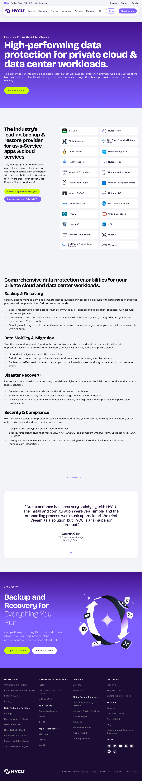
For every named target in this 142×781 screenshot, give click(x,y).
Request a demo (16, 90)
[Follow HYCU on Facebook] (126, 746)
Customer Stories (115, 713)
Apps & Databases (48, 728)
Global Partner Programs (85, 697)
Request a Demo (44, 650)
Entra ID (42, 716)
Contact (113, 3)
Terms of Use (118, 772)
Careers (77, 684)
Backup (8, 713)
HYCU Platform (11, 679)
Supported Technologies (16, 746)
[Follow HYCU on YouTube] (120, 746)
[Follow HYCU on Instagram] (132, 746)
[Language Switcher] (101, 11)
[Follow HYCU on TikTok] (115, 751)
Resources (66, 11)
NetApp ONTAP (46, 699)
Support (124, 3)
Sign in (135, 3)
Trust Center (105, 772)
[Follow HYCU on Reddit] (109, 751)
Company (91, 11)
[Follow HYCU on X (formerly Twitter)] (109, 746)
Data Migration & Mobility (17, 719)
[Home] (15, 11)
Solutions (42, 11)
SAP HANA (44, 734)
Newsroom (78, 690)
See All (42, 722)
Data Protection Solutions (17, 708)
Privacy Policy (132, 772)
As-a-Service (45, 705)
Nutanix (42, 684)
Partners (78, 11)
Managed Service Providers (86, 711)
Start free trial (127, 11)
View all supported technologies (22, 191)
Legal (94, 772)
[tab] (71, 553)
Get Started (113, 679)
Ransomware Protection (16, 735)
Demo (111, 11)
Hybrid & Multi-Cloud (14, 730)
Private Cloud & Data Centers (54, 679)
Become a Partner (82, 727)
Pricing (54, 11)
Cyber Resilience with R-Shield (19, 690)
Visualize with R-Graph (15, 684)
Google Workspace (48, 711)
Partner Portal (80, 733)
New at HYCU (113, 719)
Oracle (42, 739)
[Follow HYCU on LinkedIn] (115, 746)
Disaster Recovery (13, 724)
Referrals (77, 722)
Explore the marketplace (119, 695)
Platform (31, 11)
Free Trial (111, 684)
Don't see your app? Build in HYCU (22, 199)
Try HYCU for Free (17, 650)
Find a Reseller (80, 716)
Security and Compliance (16, 741)
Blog (109, 724)
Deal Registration (81, 738)
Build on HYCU (11, 695)
